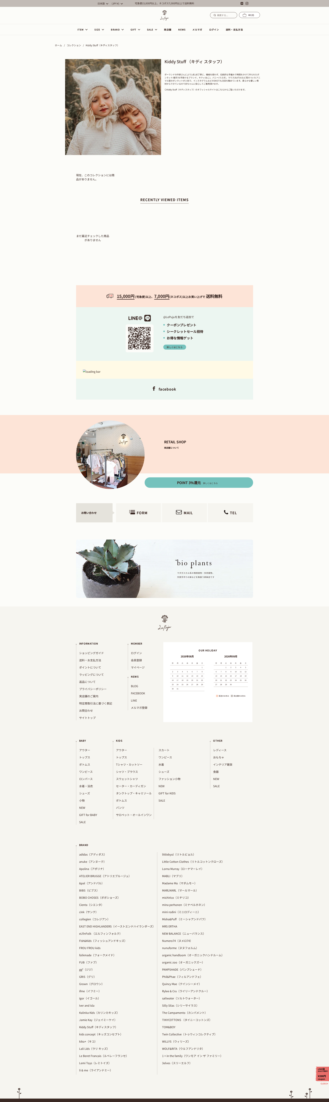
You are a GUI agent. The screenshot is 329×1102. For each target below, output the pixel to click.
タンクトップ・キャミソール (134, 793)
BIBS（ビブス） (89, 890)
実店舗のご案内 (88, 696)
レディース (220, 750)
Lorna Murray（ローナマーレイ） (183, 869)
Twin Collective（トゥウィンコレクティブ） (189, 1034)
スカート (164, 750)
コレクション (74, 45)
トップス (84, 757)
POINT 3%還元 (197, 482)
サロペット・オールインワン (134, 815)
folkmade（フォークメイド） (97, 955)
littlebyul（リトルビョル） (179, 854)
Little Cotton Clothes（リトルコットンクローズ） (193, 861)
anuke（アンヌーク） (92, 861)
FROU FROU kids (89, 948)
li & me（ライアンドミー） (96, 1070)
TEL (233, 512)
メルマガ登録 (139, 707)
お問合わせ (86, 710)
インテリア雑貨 (222, 764)
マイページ (138, 667)
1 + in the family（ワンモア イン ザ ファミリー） (192, 1056)
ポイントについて (90, 667)
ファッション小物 (169, 779)
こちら (221, 89)
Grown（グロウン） (91, 984)
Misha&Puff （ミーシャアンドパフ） (184, 919)
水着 (161, 764)
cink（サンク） (88, 912)
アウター (84, 750)
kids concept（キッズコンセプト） (101, 1034)
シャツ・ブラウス (127, 772)
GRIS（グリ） (87, 977)
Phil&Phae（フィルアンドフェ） (182, 977)
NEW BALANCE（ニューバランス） (184, 933)
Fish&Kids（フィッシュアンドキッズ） (103, 941)
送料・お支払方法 (90, 660)
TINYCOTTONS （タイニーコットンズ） (187, 1020)
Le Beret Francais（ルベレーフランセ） (104, 1056)
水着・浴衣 (86, 786)
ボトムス (84, 764)
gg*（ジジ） (86, 969)
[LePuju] (164, 15)
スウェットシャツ (127, 779)
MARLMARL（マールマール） (180, 890)
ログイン (136, 653)
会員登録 (136, 660)
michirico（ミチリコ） (176, 897)
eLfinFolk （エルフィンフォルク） (100, 933)
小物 (82, 800)
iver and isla (86, 1005)
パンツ (120, 808)
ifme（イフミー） (90, 991)
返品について (87, 682)
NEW (82, 808)
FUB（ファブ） (88, 962)
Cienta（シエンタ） (91, 905)
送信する (214, 15)
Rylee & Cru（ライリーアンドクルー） (185, 991)
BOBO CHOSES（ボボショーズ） (99, 897)
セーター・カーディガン (131, 786)
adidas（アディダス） (93, 854)
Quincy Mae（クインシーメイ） (182, 984)
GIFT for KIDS (167, 793)
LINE (134, 700)
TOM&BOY (168, 1027)
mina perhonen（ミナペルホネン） (184, 905)
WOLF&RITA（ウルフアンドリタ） (183, 1049)
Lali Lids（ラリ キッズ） (94, 1049)
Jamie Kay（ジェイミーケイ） (98, 1020)
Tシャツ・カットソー (129, 764)
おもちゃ (218, 757)
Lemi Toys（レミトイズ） (95, 1063)
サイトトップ (87, 718)
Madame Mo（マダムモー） (179, 883)
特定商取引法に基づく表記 (95, 703)
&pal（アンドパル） (91, 883)
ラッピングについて (91, 674)
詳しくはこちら (174, 347)
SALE (82, 822)
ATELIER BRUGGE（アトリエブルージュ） (105, 876)
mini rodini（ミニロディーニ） (181, 912)
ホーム (58, 45)
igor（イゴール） (90, 998)
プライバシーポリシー (93, 689)
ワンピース (86, 772)
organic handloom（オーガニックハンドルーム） (193, 955)
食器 (216, 772)
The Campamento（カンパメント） (184, 1013)
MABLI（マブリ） (173, 876)
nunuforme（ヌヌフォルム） (180, 948)
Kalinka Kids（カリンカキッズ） (99, 1013)
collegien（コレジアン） (94, 919)
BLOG (134, 686)
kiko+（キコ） (88, 1041)
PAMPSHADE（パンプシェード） (182, 969)
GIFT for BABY (88, 815)
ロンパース (86, 779)
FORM (142, 512)
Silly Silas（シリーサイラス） (180, 1005)
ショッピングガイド (91, 653)
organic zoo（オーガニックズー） (183, 962)
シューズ (84, 793)
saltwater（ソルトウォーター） (182, 998)
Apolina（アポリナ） (92, 869)
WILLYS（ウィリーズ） (176, 1041)
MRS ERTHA (169, 926)
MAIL (188, 512)
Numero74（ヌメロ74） (177, 941)
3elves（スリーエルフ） (177, 1063)
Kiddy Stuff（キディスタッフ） (98, 1027)
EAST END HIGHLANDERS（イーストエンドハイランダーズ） (117, 926)
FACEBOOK (138, 693)
